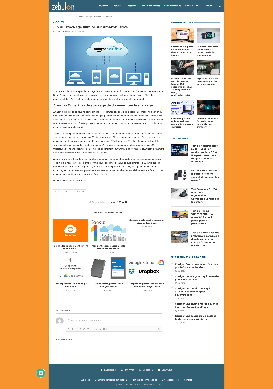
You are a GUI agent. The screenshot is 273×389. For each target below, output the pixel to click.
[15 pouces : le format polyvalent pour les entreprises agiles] (208, 67)
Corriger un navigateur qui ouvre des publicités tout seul (197, 278)
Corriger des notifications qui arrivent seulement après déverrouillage (192, 291)
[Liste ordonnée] (84, 329)
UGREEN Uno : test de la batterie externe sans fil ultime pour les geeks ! (205, 175)
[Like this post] (114, 202)
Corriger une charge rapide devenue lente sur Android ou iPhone (196, 305)
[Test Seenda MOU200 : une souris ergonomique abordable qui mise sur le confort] (179, 193)
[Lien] (100, 329)
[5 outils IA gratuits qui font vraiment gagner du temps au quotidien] (182, 107)
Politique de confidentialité (144, 380)
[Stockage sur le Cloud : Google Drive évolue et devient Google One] (70, 268)
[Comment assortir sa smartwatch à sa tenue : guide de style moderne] (208, 35)
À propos (85, 380)
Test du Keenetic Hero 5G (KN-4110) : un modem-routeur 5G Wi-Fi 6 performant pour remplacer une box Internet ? (205, 153)
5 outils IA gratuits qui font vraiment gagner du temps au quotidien (182, 122)
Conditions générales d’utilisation (111, 380)
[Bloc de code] (96, 329)
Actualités (103, 6)
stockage (80, 191)
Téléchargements (172, 6)
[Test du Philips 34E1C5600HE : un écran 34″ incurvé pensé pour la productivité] (179, 215)
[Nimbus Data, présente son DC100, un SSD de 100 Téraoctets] (108, 268)
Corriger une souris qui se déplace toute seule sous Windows (195, 317)
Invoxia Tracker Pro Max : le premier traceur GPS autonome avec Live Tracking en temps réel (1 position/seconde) (181, 87)
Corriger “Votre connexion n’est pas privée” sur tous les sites (196, 266)
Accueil (56, 17)
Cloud (57, 191)
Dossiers (132, 6)
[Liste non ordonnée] (88, 329)
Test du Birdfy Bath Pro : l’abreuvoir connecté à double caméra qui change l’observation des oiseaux (205, 239)
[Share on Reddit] (123, 202)
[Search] (219, 6)
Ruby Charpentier (63, 31)
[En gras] (69, 329)
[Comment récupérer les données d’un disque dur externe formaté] (182, 35)
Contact (188, 380)
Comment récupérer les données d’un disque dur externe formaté (182, 50)
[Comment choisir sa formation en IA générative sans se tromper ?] (208, 107)
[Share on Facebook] (117, 202)
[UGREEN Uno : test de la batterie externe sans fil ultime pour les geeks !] (179, 175)
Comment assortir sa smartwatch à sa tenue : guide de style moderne (208, 50)
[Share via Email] (126, 202)
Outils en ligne (192, 6)
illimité (68, 191)
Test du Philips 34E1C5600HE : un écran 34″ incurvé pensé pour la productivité (202, 217)
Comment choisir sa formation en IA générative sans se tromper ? (207, 122)
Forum (209, 6)
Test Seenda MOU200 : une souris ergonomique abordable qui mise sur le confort (205, 195)
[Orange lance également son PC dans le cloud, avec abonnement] (70, 230)
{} (104, 329)
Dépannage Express (151, 6)
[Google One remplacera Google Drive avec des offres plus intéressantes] (108, 230)
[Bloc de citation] (92, 329)
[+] (108, 329)
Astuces (117, 6)
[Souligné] (76, 329)
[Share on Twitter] (120, 202)
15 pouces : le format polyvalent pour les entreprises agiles (207, 81)
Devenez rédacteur (170, 380)
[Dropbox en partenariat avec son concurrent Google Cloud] (146, 268)
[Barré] (80, 329)
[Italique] (73, 329)
